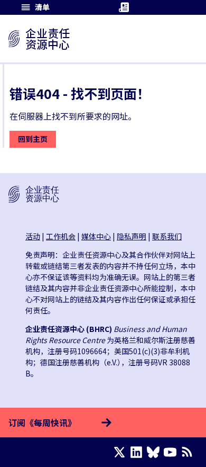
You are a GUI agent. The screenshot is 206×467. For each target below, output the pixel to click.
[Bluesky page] (155, 452)
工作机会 (61, 236)
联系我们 (167, 236)
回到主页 (33, 138)
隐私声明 (131, 236)
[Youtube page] (172, 452)
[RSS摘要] (189, 452)
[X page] (121, 452)
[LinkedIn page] (138, 452)
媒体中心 (96, 236)
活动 (32, 236)
